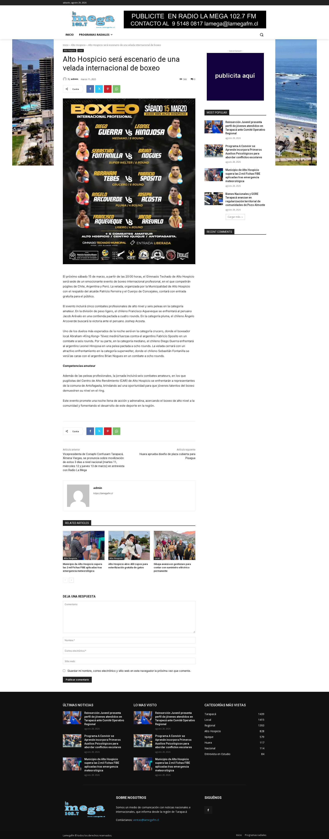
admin (74, 79)
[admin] (65, 79)
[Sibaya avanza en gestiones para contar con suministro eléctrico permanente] (174, 545)
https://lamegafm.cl (103, 493)
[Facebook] (90, 89)
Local (80, 50)
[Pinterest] (108, 89)
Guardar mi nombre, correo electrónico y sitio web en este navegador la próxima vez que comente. (129, 670)
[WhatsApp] (116, 89)
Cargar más (234, 216)
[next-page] (71, 580)
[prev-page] (65, 580)
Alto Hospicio (78, 45)
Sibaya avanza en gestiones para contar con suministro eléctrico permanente (172, 567)
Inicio (66, 45)
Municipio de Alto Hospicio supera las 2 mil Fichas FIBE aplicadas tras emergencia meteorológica (82, 567)
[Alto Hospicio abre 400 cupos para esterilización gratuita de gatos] (129, 545)
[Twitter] (99, 89)
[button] (261, 34)
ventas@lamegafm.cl (146, 820)
